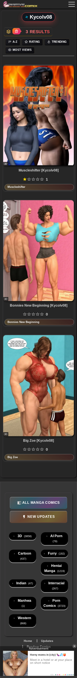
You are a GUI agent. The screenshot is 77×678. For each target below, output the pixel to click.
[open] (71, 4)
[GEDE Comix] (17, 4)
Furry (56, 553)
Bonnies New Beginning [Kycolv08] (38, 305)
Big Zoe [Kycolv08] (38, 440)
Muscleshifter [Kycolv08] (39, 170)
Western (24, 620)
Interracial (55, 585)
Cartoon (24, 556)
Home (28, 641)
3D (24, 536)
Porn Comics (54, 603)
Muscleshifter (16, 186)
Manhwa (24, 603)
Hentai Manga (54, 568)
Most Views (22, 49)
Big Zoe (12, 457)
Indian (24, 583)
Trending (59, 41)
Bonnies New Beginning (23, 322)
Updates (47, 641)
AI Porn (56, 538)
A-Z (15, 41)
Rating (34, 41)
